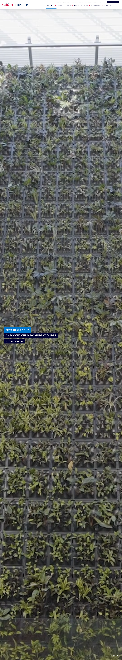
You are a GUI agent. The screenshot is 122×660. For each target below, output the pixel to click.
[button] (95, 2)
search (91, 11)
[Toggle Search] (116, 5)
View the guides (14, 341)
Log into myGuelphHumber (113, 2)
